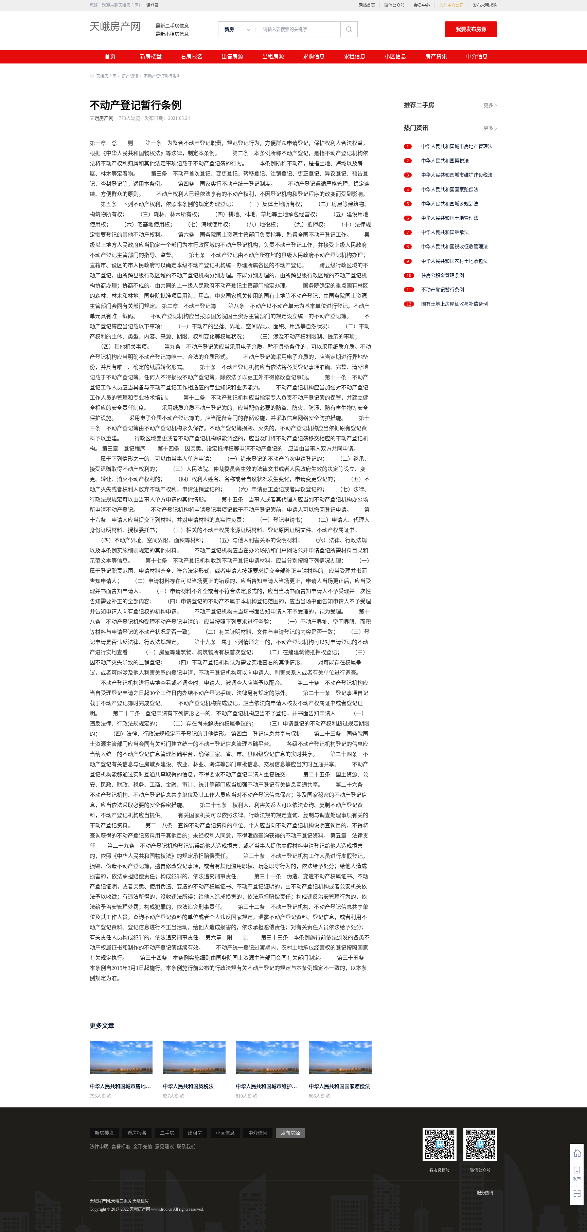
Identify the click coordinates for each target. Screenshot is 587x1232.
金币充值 (142, 1146)
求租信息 (355, 56)
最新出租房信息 (172, 34)
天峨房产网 (115, 26)
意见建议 (164, 1146)
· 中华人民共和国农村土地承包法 (453, 261)
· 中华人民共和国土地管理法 (448, 218)
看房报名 (191, 56)
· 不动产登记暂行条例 (441, 289)
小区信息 (395, 56)
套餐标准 (120, 1146)
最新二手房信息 (172, 26)
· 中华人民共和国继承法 (443, 232)
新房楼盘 (151, 56)
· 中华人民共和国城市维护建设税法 (455, 175)
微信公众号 (394, 5)
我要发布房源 (471, 29)
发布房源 (290, 1133)
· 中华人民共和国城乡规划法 (448, 203)
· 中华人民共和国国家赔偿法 (448, 189)
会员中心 (422, 5)
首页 (110, 56)
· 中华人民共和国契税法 (443, 160)
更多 (488, 105)
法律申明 (99, 1146)
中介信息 (477, 56)
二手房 (167, 1133)
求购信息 (314, 56)
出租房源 (273, 56)
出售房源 (232, 56)
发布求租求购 (485, 5)
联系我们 (186, 1146)
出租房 (195, 1133)
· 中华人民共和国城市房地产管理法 (455, 146)
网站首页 (367, 5)
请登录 (152, 5)
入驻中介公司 (451, 5)
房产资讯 (436, 56)
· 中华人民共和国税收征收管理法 (453, 246)
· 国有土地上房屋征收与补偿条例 (453, 304)
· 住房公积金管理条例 (441, 275)
